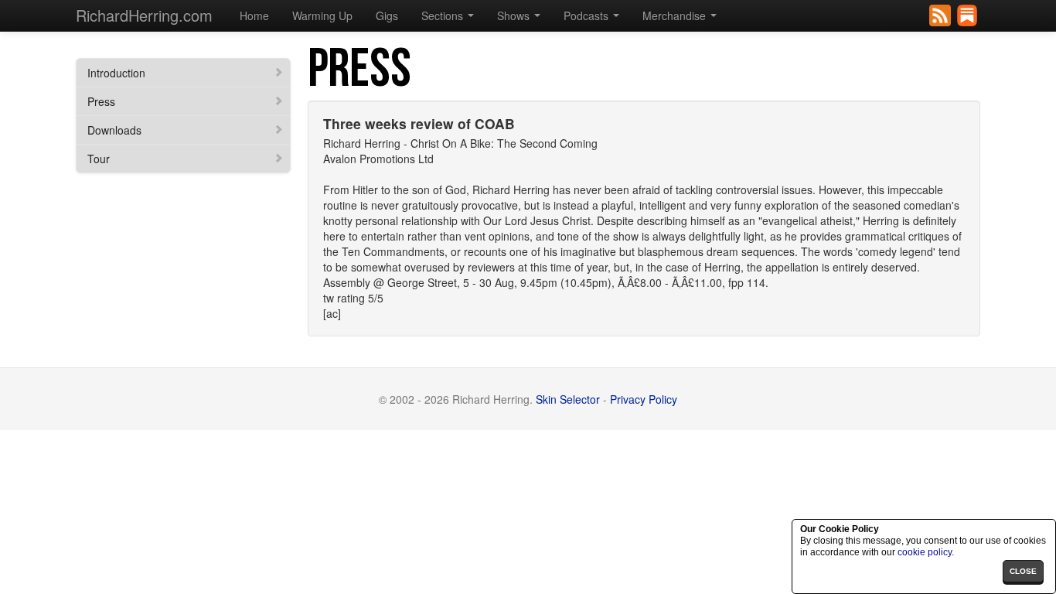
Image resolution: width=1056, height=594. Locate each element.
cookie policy (925, 552)
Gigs (387, 15)
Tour (98, 158)
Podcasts (587, 15)
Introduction (116, 72)
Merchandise (675, 15)
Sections (443, 15)
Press (101, 101)
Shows (515, 15)
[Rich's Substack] (968, 14)
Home (254, 15)
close (1023, 571)
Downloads (114, 130)
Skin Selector (568, 399)
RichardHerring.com (144, 15)
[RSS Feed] (941, 14)
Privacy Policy (643, 399)
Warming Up (322, 15)
